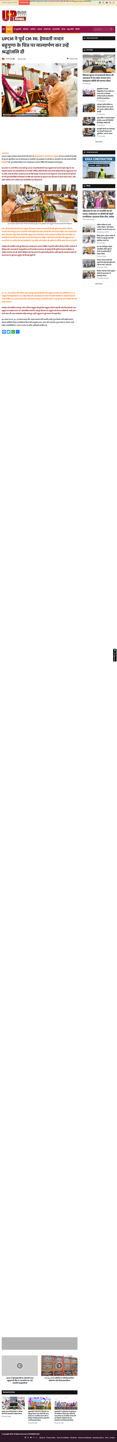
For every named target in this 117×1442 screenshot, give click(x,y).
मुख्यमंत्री (9, 29)
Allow (75, 11)
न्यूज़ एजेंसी (70, 29)
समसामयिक (56, 29)
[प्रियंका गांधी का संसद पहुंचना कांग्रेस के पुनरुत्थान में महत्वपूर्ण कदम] (89, 274)
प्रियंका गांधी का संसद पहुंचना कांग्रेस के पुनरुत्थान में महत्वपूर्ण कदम (106, 273)
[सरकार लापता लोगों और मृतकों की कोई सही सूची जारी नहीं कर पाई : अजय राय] (89, 263)
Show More (98, 142)
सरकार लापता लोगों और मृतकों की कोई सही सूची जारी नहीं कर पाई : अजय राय (106, 262)
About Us (42, 1438)
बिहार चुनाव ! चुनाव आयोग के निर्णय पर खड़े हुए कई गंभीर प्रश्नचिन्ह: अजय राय (106, 238)
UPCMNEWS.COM (33, 1434)
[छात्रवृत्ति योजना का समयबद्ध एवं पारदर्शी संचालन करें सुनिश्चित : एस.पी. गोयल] (89, 132)
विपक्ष (63, 29)
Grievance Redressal (84, 1438)
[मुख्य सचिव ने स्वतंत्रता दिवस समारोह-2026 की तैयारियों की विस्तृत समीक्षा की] (89, 121)
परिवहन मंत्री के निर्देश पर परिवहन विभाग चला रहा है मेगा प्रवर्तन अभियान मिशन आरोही (105, 108)
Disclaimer (73, 1438)
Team (107, 1438)
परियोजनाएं (47, 29)
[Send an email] (14, 59)
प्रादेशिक (33, 29)
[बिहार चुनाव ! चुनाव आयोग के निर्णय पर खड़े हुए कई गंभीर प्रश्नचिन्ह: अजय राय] (89, 239)
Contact (112, 1438)
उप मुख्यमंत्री (17, 29)
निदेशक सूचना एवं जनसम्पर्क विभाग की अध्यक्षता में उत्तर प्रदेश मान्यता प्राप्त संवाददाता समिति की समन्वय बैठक (98, 78)
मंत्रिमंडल (26, 29)
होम (4, 29)
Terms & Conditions (63, 1438)
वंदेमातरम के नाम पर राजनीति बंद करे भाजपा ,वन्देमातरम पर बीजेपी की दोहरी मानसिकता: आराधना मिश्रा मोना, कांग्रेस (98, 214)
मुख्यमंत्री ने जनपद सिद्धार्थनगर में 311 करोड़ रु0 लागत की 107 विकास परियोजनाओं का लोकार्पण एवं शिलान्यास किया (105, 94)
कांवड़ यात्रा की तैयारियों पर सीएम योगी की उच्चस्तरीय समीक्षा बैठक (12, 1412)
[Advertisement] (39, 136)
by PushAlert (41, 14)
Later (63, 11)
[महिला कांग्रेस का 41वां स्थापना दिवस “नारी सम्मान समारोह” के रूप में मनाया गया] (89, 228)
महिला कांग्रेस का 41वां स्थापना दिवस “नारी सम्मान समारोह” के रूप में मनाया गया (106, 227)
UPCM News (9, 59)
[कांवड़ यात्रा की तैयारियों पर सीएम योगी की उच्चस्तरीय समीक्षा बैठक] (13, 1403)
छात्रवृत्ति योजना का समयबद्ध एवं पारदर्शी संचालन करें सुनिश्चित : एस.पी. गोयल (106, 131)
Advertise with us (98, 1438)
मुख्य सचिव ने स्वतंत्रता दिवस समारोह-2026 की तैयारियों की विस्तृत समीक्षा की (106, 120)
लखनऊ (39, 29)
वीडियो (77, 29)
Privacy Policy (51, 1438)
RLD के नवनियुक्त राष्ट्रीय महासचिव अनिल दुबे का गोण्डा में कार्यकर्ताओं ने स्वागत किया (104, 250)
